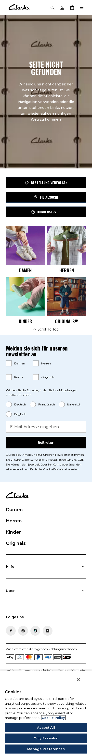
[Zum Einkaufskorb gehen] (72, 7)
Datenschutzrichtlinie (37, 459)
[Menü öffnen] (82, 7)
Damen (19, 363)
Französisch (46, 404)
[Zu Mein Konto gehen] (62, 7)
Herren (46, 363)
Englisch (20, 414)
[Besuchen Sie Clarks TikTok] (35, 631)
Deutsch (20, 404)
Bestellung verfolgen (49, 182)
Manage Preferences (46, 749)
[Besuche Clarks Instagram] (23, 631)
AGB (80, 459)
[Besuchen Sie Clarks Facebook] (11, 631)
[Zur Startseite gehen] (19, 7)
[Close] (78, 679)
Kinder (18, 377)
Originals (47, 377)
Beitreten (46, 442)
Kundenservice (49, 211)
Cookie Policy (53, 718)
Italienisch (74, 404)
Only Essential (46, 738)
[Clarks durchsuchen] (52, 7)
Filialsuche (49, 197)
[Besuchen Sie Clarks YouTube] (48, 631)
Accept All (46, 727)
